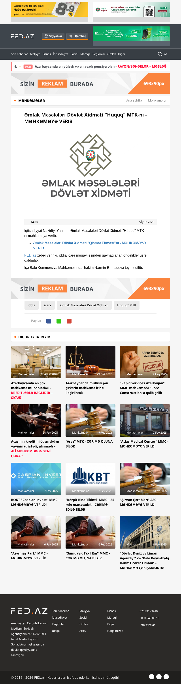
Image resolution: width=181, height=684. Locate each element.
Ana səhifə (134, 100)
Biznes (46, 54)
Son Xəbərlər (19, 54)
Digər (121, 54)
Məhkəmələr (157, 100)
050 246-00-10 (150, 618)
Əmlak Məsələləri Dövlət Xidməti (84, 305)
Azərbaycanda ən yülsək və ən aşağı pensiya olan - (92, 66)
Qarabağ (80, 36)
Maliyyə (35, 54)
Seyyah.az (55, 36)
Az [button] (166, 54)
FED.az (30, 255)
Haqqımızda (115, 631)
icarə (47, 305)
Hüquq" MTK (126, 305)
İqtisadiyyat (60, 54)
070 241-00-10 (149, 611)
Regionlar (98, 54)
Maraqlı (85, 54)
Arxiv (82, 631)
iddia (31, 305)
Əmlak (111, 54)
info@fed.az (147, 625)
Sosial (74, 54)
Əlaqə (56, 631)
